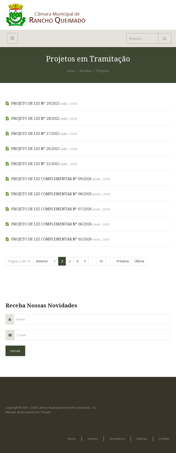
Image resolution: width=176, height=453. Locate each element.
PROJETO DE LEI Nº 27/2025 (44, 133)
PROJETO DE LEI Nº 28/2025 (44, 118)
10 (101, 261)
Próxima (122, 261)
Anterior (42, 261)
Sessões (85, 71)
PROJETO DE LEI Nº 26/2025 (44, 149)
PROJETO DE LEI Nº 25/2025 (44, 164)
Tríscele (46, 412)
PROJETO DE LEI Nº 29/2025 (44, 103)
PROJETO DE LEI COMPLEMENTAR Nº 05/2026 (60, 239)
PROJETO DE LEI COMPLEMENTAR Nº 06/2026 (60, 224)
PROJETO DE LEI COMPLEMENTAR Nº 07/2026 (60, 209)
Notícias (142, 439)
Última (139, 261)
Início (71, 71)
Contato (164, 439)
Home (72, 439)
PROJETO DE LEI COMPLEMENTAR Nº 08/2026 (60, 194)
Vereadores (117, 439)
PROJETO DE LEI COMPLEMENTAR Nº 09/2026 (60, 179)
